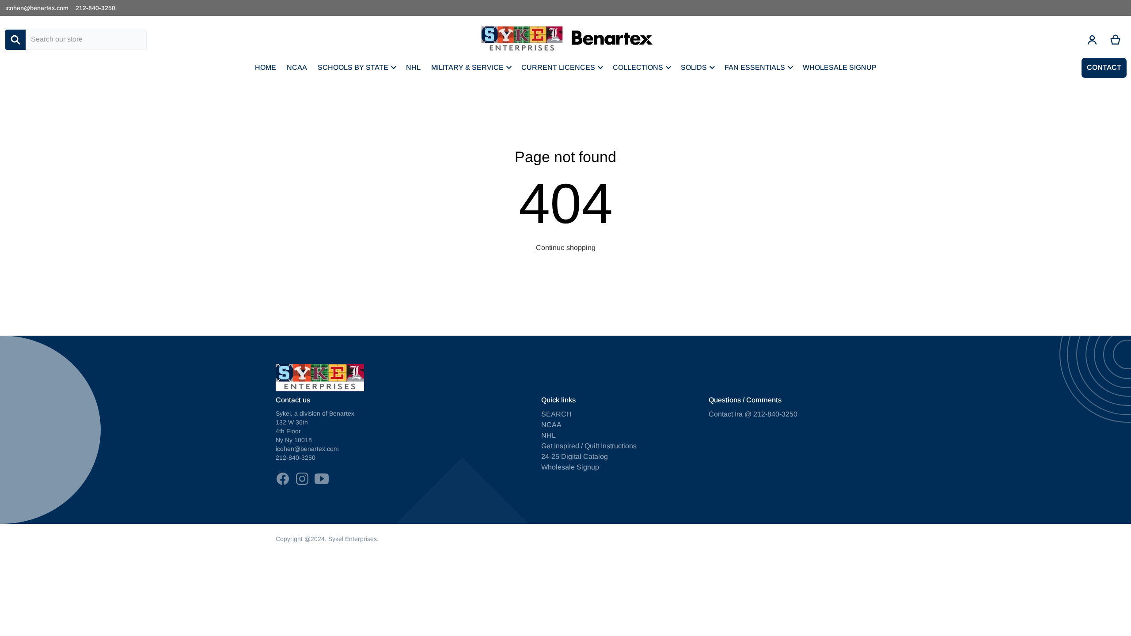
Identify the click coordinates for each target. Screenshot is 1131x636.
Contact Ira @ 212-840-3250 (753, 414)
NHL (548, 435)
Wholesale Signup (570, 467)
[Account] (1092, 40)
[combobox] (86, 40)
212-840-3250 (95, 7)
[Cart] (1116, 40)
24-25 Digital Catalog (574, 456)
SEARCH (556, 414)
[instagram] (302, 478)
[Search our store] (15, 40)
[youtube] (321, 478)
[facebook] (282, 478)
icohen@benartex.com (36, 7)
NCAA (551, 424)
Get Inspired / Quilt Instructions (589, 446)
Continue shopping (566, 247)
